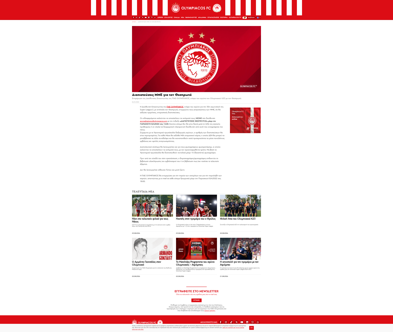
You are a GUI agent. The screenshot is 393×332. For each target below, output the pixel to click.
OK (251, 328)
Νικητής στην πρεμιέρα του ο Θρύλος (196, 219)
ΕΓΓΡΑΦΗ (196, 300)
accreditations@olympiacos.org (153, 121)
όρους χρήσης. (209, 311)
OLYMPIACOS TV (235, 17)
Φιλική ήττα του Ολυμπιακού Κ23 (238, 219)
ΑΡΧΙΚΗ (160, 17)
